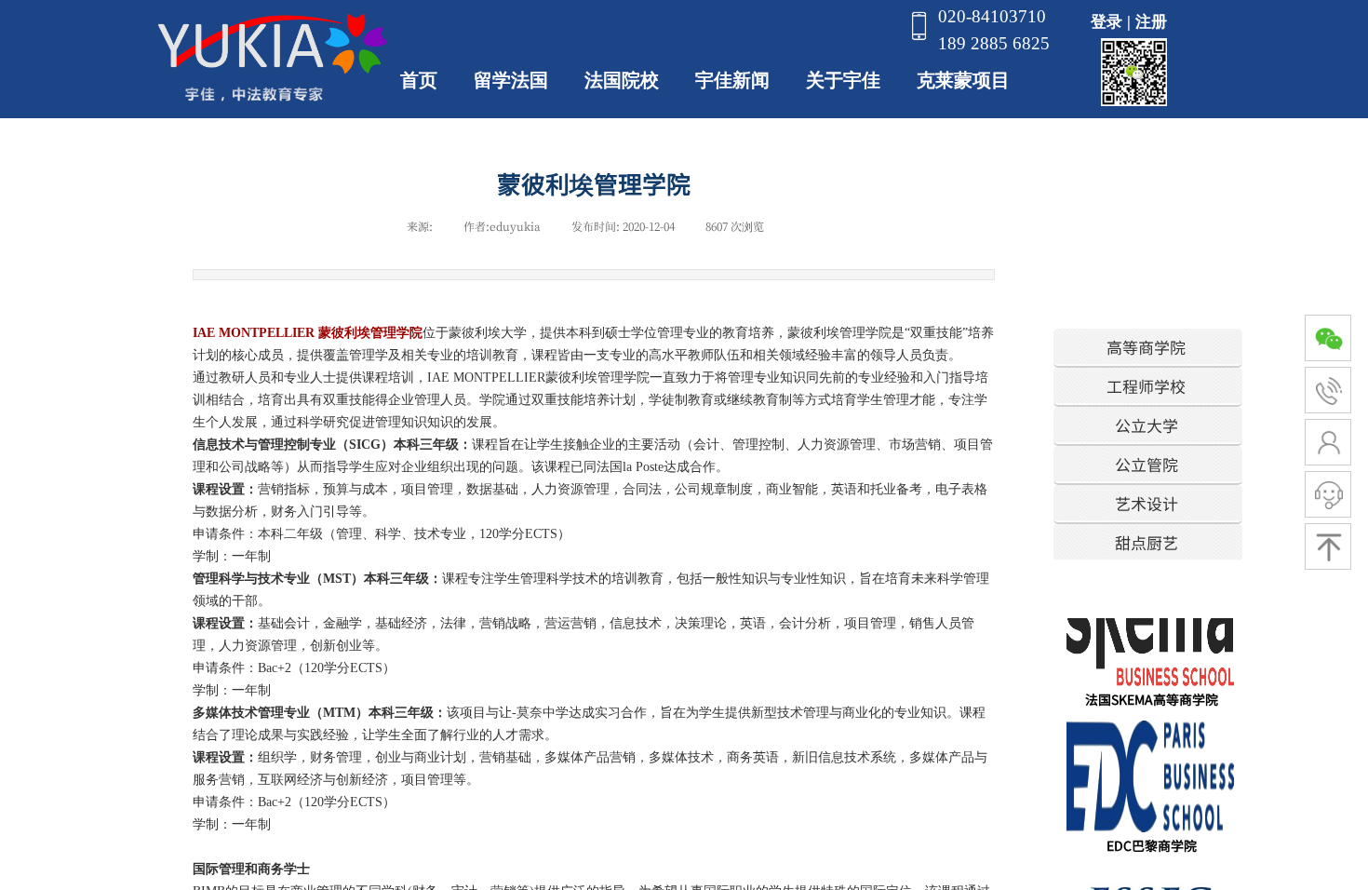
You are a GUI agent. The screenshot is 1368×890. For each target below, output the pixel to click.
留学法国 (511, 80)
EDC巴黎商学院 (1151, 839)
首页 (418, 80)
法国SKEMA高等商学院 (1151, 693)
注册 (1151, 22)
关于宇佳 (843, 80)
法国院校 (621, 80)
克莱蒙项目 (963, 80)
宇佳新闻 (732, 80)
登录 (1106, 22)
